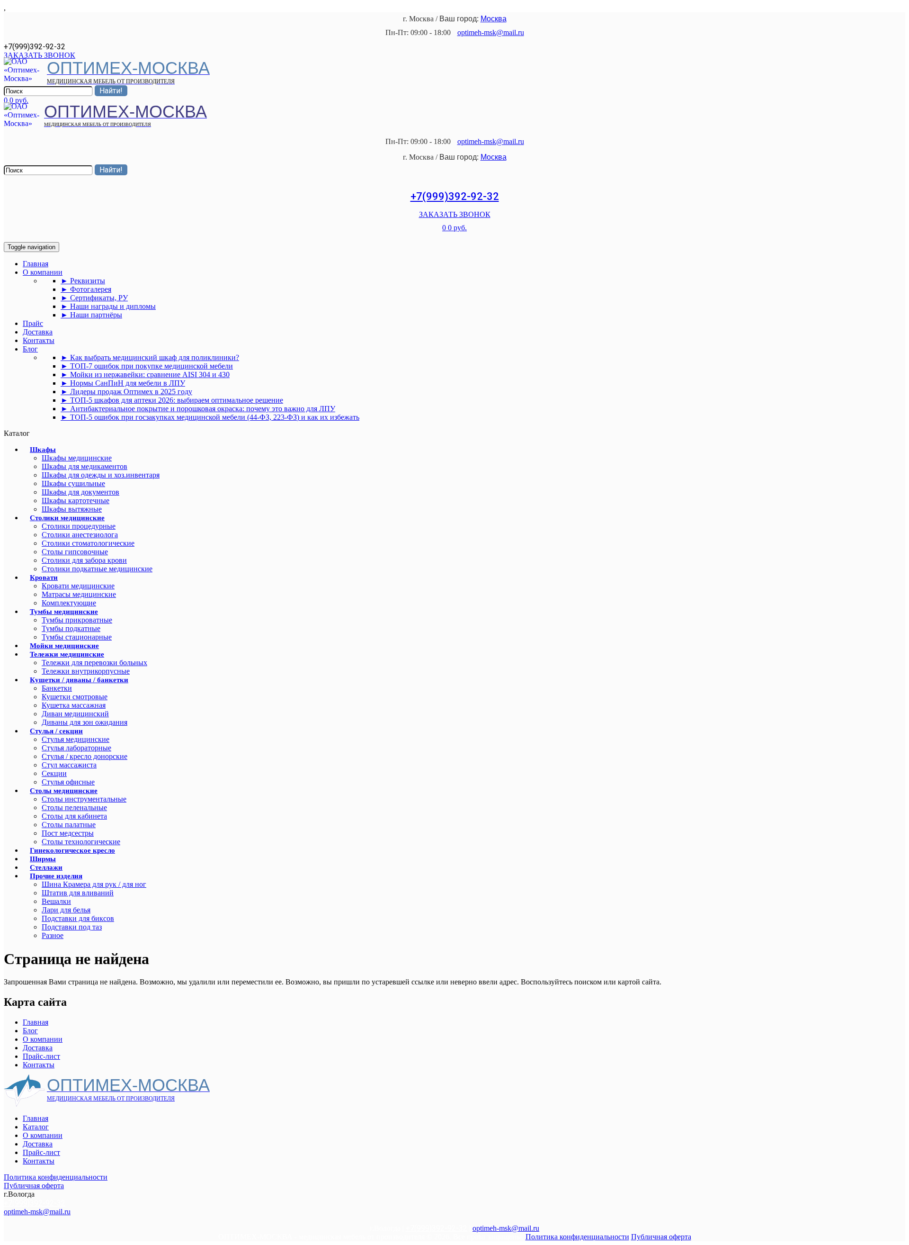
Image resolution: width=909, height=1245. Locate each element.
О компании (42, 272)
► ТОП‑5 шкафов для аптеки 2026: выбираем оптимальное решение (172, 400)
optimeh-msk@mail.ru (490, 32)
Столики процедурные (79, 526)
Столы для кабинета (74, 816)
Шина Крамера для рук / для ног (94, 884)
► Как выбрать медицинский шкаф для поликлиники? (150, 357)
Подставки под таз (72, 927)
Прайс (33, 323)
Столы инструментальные (84, 799)
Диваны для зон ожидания (84, 722)
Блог (30, 349)
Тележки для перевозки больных (94, 663)
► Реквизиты (83, 281)
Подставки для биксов (78, 918)
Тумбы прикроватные (77, 620)
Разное (52, 935)
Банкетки (57, 688)
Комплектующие (69, 603)
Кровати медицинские (78, 586)
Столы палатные (69, 825)
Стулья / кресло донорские (84, 756)
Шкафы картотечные (75, 500)
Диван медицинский (75, 714)
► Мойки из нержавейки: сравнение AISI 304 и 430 (145, 374)
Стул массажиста (69, 765)
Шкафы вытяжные (72, 509)
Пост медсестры (68, 833)
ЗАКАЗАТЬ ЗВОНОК (39, 55)
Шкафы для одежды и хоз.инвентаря (101, 475)
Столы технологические (81, 842)
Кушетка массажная (74, 705)
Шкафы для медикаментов (84, 466)
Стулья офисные (68, 782)
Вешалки (56, 901)
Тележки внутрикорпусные (86, 671)
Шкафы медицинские (77, 458)
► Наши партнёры (91, 315)
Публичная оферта (34, 1186)
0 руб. (18, 100)
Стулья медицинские (75, 739)
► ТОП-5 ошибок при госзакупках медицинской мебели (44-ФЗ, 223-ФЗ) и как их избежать (210, 417)
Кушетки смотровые (74, 697)
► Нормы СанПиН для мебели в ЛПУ (123, 383)
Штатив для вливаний (78, 893)
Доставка (38, 332)
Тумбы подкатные (71, 628)
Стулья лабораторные (76, 748)
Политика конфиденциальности (55, 1177)
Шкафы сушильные (73, 483)
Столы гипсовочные (75, 552)
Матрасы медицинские (79, 594)
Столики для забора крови (84, 560)
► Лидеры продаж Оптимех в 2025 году (126, 392)
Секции (54, 773)
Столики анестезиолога (80, 535)
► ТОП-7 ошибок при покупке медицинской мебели (147, 366)
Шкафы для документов (80, 492)
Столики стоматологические (88, 543)
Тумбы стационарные (77, 637)
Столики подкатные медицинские (97, 569)
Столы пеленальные (74, 807)
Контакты (38, 340)
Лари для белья (66, 910)
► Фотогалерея (86, 289)
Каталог (36, 1127)
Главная (35, 264)
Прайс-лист (41, 1056)
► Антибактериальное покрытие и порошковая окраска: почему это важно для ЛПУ (198, 409)
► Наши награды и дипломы (108, 306)
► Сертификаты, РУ (94, 298)
